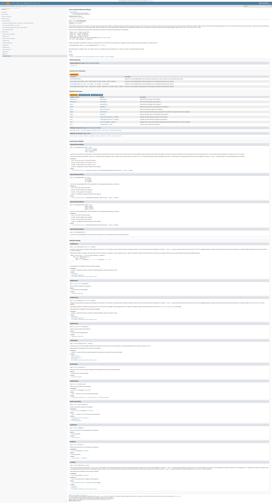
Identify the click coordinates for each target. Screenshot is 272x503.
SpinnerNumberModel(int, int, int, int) (11, 25)
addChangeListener (75, 130)
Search (35, 3)
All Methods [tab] (73, 94)
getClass (86, 135)
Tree (14, 3)
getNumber (102, 106)
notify (97, 135)
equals (75, 135)
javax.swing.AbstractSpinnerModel (79, 13)
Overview (3, 3)
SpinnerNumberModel (21, 6)
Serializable (73, 17)
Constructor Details (5, 20)
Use (11, 3)
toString (108, 135)
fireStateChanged (85, 130)
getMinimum (103, 101)
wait (113, 135)
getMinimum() (6, 36)
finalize (81, 135)
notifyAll (102, 135)
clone (71, 135)
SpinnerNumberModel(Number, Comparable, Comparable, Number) (18, 23)
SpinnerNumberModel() (8, 29)
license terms (150, 0)
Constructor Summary (6, 16)
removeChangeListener (116, 130)
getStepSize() (6, 45)
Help (39, 3)
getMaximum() (6, 40)
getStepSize (103, 111)
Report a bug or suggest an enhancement (78, 495)
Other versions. (177, 496)
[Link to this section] (81, 60)
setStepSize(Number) (7, 42)
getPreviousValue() (7, 49)
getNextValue (103, 104)
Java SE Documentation (101, 496)
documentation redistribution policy (102, 499)
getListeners (105, 130)
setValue (102, 124)
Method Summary (5, 18)
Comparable (91, 86)
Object (72, 104)
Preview (18, 3)
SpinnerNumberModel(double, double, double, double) (15, 27)
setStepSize (103, 122)
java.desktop (4, 6)
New (22, 3)
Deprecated (26, 3)
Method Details (4, 31)
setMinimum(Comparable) (9, 34)
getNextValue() (6, 47)
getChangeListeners (96, 130)
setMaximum (103, 116)
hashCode (92, 135)
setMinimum (103, 119)
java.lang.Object (73, 11)
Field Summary (4, 14)
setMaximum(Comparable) (9, 38)
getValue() (5, 53)
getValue (102, 114)
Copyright (71, 498)
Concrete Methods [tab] (97, 94)
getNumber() (5, 51)
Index (31, 3)
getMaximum (103, 99)
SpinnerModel (81, 17)
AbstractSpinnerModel (79, 22)
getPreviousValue (104, 109)
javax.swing (11, 6)
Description (4, 12)
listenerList (73, 65)
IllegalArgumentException (78, 170)
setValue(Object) (7, 56)
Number (82, 86)
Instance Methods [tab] (84, 94)
